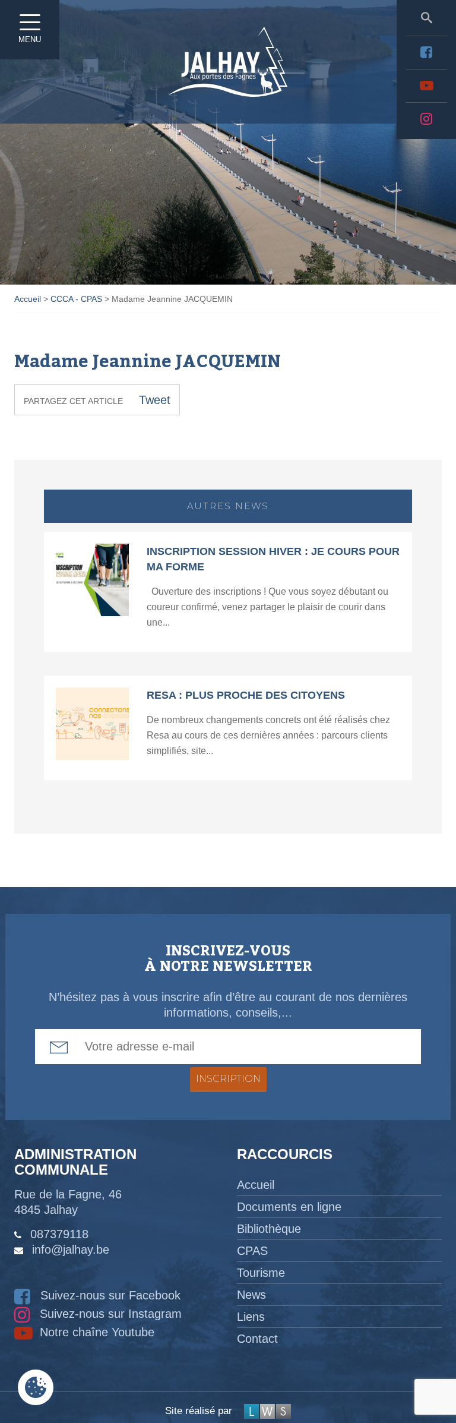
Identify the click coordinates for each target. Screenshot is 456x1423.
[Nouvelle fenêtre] (426, 52)
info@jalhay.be (70, 1249)
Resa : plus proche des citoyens (246, 695)
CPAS (252, 1250)
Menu (29, 39)
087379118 (59, 1234)
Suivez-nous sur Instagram (109, 1313)
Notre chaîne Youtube (95, 1332)
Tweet (154, 399)
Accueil (255, 1184)
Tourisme (261, 1272)
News (251, 1294)
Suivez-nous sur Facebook (108, 1295)
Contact (257, 1338)
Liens (251, 1316)
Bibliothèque (269, 1228)
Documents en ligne (289, 1206)
